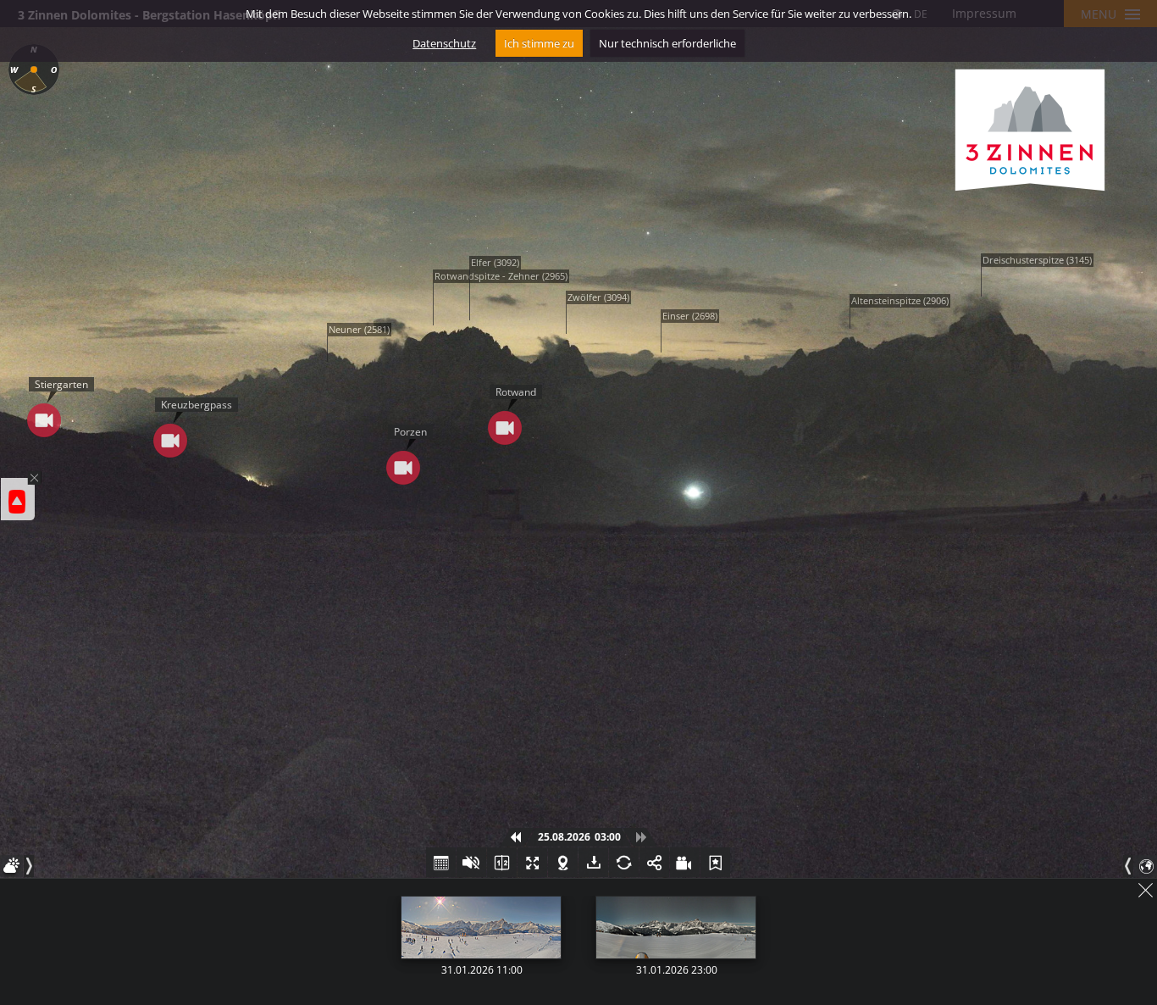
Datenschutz (444, 43)
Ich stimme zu (539, 43)
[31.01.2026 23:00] (675, 927)
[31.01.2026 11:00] (481, 927)
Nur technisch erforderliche (667, 43)
